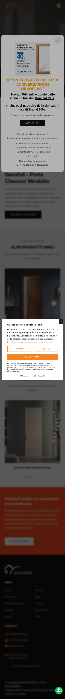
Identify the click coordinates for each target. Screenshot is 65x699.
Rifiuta (19, 348)
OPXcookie (24, 376)
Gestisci (46, 348)
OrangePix (41, 376)
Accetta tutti (32, 356)
